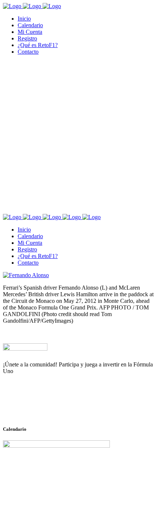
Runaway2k (38, 406)
